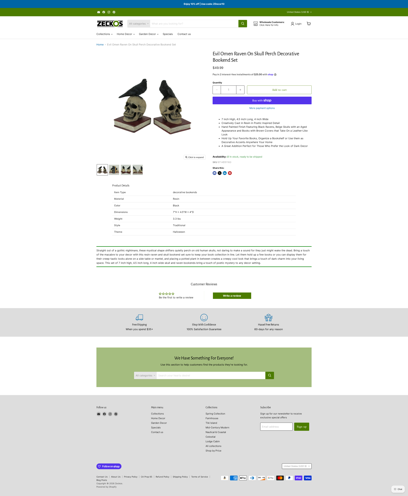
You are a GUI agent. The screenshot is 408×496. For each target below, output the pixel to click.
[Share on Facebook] (214, 173)
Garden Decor (148, 34)
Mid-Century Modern (217, 427)
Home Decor (125, 34)
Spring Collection (215, 413)
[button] (297, 24)
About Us (115, 476)
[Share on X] (220, 173)
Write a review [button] (232, 295)
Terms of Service (199, 476)
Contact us (184, 34)
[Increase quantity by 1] (240, 89)
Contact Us (102, 476)
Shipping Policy (180, 476)
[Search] (242, 23)
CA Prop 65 (146, 476)
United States (298, 12)
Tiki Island (211, 422)
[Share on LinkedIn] (225, 173)
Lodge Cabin (213, 441)
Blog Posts (101, 480)
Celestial (210, 436)
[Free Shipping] (139, 322)
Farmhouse (212, 418)
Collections (103, 34)
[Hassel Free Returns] (268, 322)
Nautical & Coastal (216, 432)
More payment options (262, 108)
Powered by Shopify (106, 486)
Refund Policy (162, 476)
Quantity (217, 82)
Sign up (302, 426)
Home (100, 44)
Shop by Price (213, 450)
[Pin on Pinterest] (230, 173)
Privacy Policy (130, 476)
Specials (168, 34)
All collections (213, 446)
